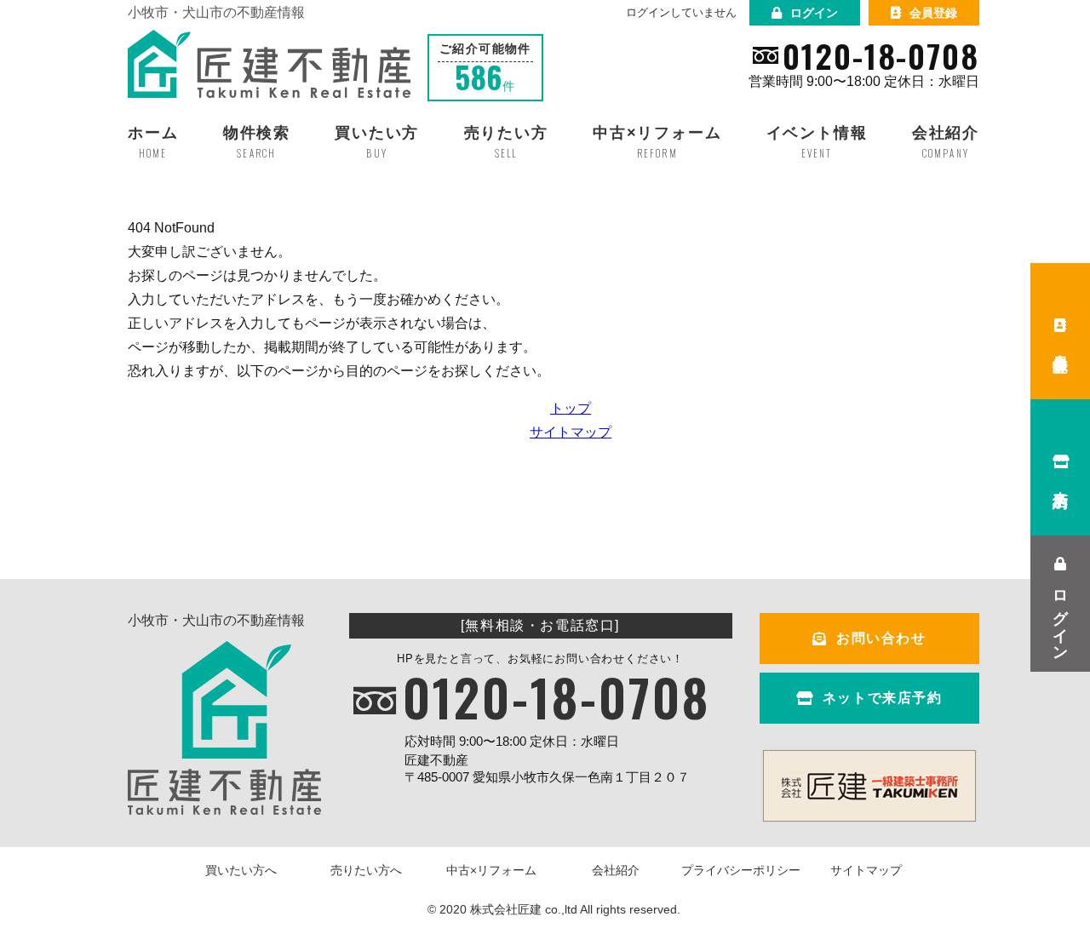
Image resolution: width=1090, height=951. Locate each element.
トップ (570, 408)
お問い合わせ (881, 638)
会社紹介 (616, 870)
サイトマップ (570, 432)
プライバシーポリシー (740, 870)
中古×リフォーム (491, 870)
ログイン (814, 13)
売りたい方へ (366, 870)
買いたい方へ (241, 870)
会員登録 (933, 13)
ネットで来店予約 (883, 697)
